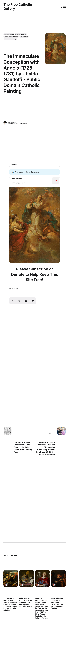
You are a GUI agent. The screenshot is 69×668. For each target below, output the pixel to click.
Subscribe (39, 269)
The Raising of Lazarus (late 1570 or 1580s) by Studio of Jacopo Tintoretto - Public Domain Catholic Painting (10, 604)
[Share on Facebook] (19, 300)
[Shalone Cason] (5, 123)
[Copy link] (32, 300)
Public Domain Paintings (10, 39)
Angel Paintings (24, 36)
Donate (17, 274)
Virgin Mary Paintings (20, 34)
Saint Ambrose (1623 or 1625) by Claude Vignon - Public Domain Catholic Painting (25, 602)
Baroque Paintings (9, 34)
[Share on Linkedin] (26, 300)
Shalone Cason (12, 122)
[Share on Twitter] (12, 300)
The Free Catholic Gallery (17, 7)
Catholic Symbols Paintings (11, 36)
